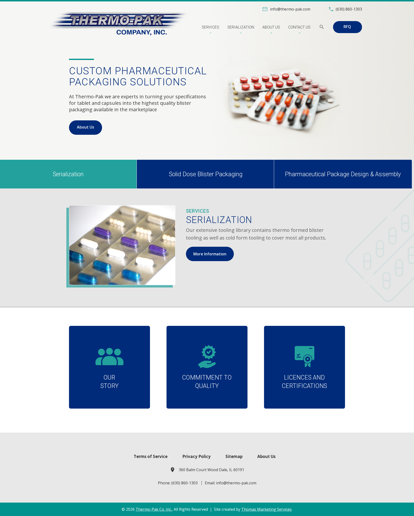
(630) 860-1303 (184, 483)
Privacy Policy (196, 456)
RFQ (347, 26)
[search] (322, 27)
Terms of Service (150, 456)
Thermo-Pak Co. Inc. (154, 509)
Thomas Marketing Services (266, 509)
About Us (85, 127)
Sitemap (233, 456)
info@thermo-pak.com (236, 483)
